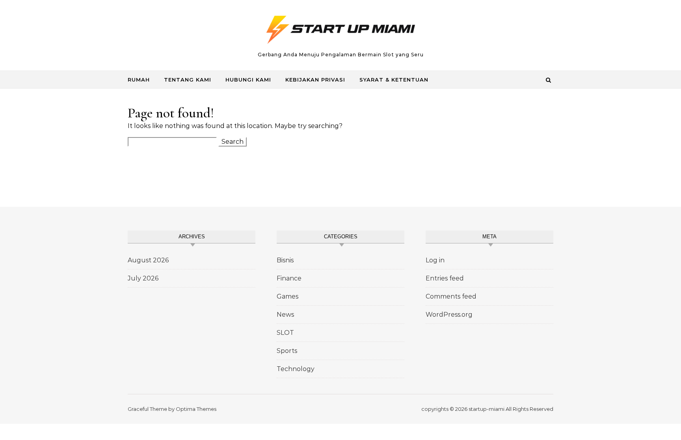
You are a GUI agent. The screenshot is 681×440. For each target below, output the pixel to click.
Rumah (139, 79)
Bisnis (285, 260)
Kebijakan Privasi (315, 79)
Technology (295, 369)
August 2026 (148, 260)
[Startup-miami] (340, 32)
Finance (289, 278)
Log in (435, 260)
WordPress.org (449, 314)
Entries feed (445, 278)
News (285, 314)
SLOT (285, 332)
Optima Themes (196, 409)
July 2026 (143, 278)
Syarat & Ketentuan (393, 79)
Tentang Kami (187, 79)
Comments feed (451, 296)
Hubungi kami (248, 79)
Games (287, 296)
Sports (287, 351)
